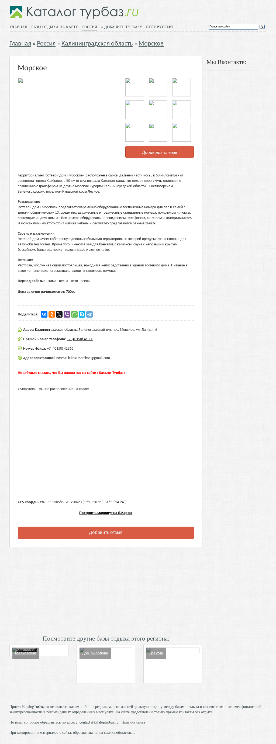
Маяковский (25, 653)
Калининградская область (97, 44)
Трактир (156, 653)
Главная (18, 26)
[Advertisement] (105, 590)
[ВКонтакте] (44, 314)
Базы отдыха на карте (54, 26)
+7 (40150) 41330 (80, 339)
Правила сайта (133, 722)
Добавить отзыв (159, 152)
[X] (59, 314)
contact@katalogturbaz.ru (99, 722)
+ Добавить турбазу (121, 26)
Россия (89, 26)
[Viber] (67, 314)
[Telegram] (89, 314)
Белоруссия (159, 27)
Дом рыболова (95, 653)
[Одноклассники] (52, 314)
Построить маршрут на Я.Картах (105, 513)
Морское (151, 44)
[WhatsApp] (74, 314)
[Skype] (82, 314)
